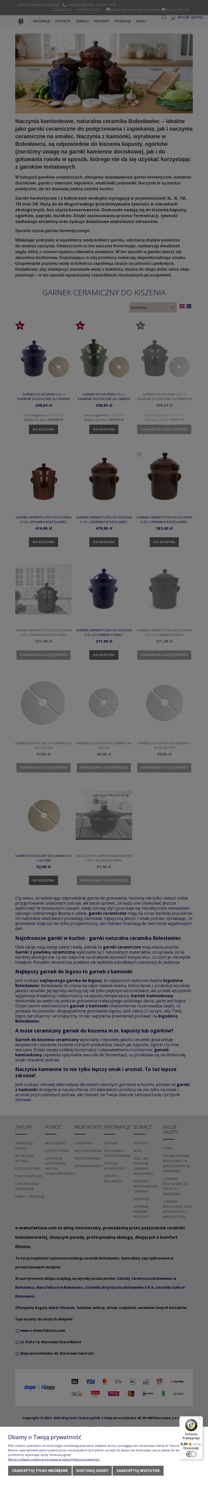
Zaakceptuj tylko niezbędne (40, 1470)
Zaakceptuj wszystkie (138, 1470)
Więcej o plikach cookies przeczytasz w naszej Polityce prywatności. (54, 1459)
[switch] (191, 1454)
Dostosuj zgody (92, 1470)
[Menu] (200, 1419)
